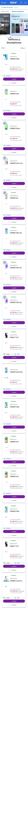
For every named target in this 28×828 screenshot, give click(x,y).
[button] (2, 24)
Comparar (14, 83)
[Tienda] (19, 2)
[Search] (25, 7)
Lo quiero (14, 79)
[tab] (10, 37)
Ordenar (23, 48)
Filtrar (3, 48)
